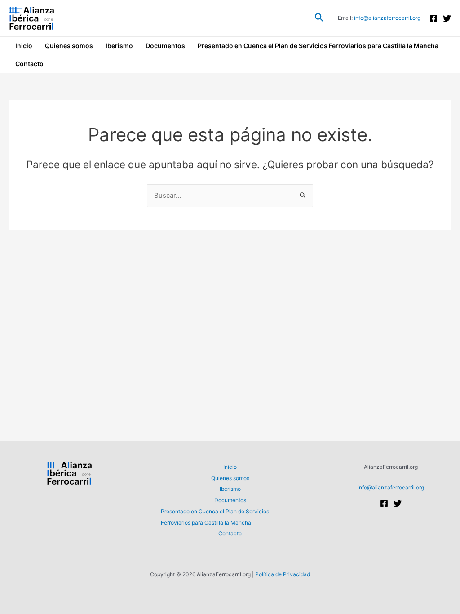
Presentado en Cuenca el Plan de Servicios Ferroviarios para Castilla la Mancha (318, 45)
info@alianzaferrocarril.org (387, 17)
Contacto (29, 63)
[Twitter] (447, 18)
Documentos (165, 45)
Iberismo (119, 45)
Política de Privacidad (282, 574)
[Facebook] (433, 18)
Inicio (23, 45)
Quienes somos (69, 45)
